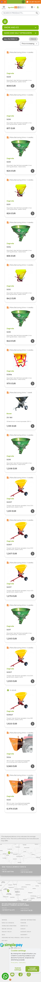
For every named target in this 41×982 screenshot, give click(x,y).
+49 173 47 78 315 (26, 910)
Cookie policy (22, 962)
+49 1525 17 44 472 (8, 910)
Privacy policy (14, 962)
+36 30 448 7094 (8, 871)
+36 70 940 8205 (26, 872)
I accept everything (32, 969)
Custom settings (17, 969)
